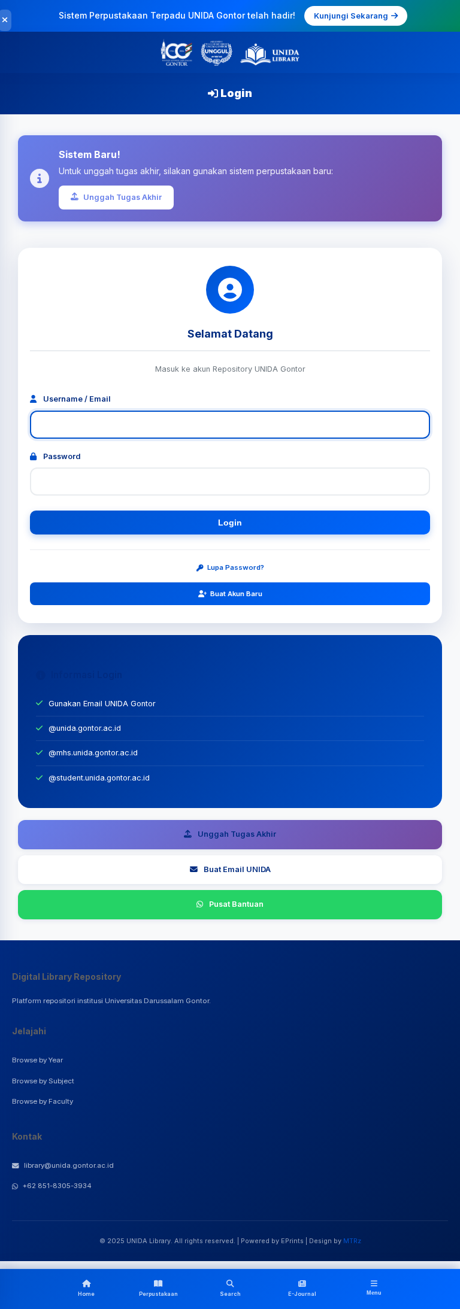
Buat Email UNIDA (237, 869)
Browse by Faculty (42, 1101)
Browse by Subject (43, 1081)
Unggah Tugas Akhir (122, 197)
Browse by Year (37, 1060)
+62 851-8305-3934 (57, 1186)
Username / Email (76, 398)
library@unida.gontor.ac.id (69, 1165)
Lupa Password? (235, 567)
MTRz (352, 1241)
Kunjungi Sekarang (351, 15)
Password (61, 456)
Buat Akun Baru (236, 594)
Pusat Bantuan (236, 904)
